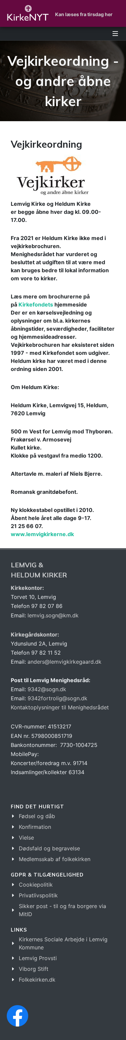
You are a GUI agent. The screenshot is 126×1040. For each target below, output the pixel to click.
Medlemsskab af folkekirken (54, 859)
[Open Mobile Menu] (115, 33)
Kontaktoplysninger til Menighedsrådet (60, 707)
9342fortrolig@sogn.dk (57, 698)
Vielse (26, 837)
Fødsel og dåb (37, 816)
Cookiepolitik (36, 884)
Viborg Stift (33, 968)
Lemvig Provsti (38, 958)
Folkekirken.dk (37, 979)
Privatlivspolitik (38, 895)
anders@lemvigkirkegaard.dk (63, 661)
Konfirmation (35, 826)
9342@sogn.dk (47, 689)
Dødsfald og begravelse (49, 848)
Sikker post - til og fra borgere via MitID (62, 910)
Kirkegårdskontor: (35, 634)
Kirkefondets (35, 304)
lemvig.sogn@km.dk (53, 615)
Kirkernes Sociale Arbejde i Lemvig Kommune (63, 943)
